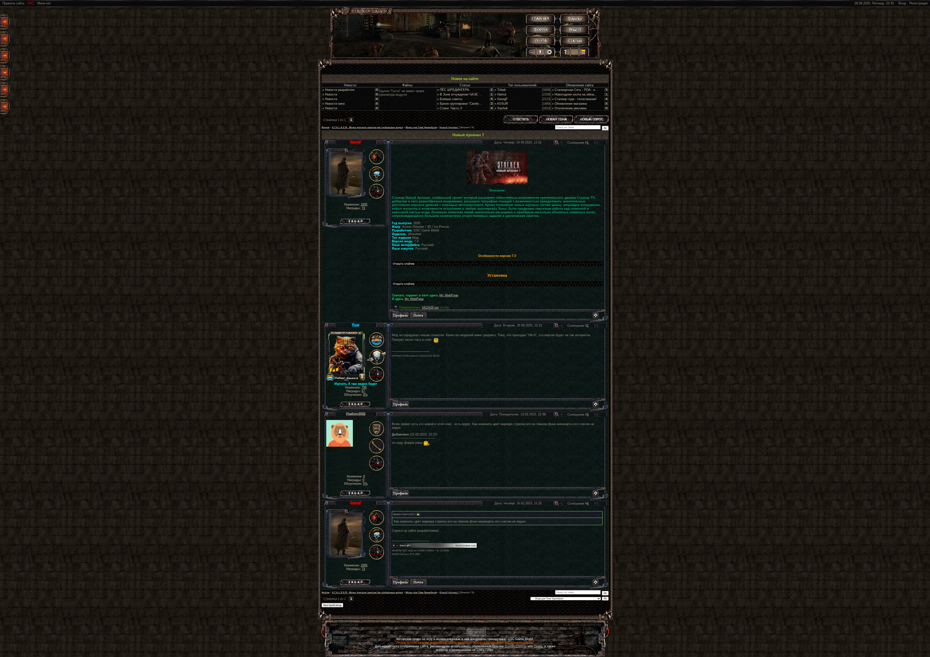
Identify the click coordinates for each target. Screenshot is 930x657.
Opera (538, 646)
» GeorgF (501, 99)
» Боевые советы (449, 99)
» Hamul (500, 94)
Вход (902, 3)
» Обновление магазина (569, 103)
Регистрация (918, 3)
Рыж (355, 325)
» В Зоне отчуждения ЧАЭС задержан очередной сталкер (479, 94)
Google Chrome (516, 646)
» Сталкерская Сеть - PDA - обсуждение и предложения (593, 90)
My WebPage (448, 295)
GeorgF (355, 142)
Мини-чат (44, 3)
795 (364, 387)
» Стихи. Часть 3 (449, 108)
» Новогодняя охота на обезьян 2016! (579, 94)
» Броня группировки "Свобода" (460, 103)
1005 (364, 204)
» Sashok (501, 108)
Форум (325, 127)
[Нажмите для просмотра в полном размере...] (497, 183)
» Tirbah (500, 90)
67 (363, 391)
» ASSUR (501, 103)
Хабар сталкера (355, 220)
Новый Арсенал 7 (450, 127)
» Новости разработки (338, 90)
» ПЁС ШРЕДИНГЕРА (453, 90)
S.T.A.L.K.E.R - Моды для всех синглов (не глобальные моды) (367, 127)
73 (363, 208)
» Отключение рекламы (569, 108)
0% (365, 394)
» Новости (329, 94)
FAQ (31, 3)
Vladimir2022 (355, 414)
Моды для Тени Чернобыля (421, 127)
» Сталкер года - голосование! (574, 99)
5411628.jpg (430, 307)
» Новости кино (333, 103)
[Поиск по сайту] (531, 51)
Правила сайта (13, 3)
